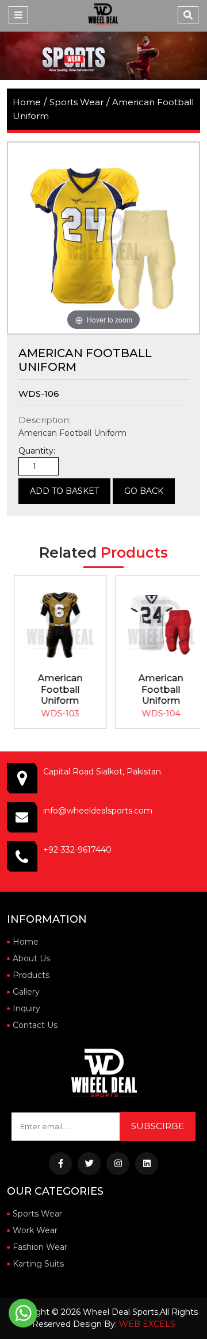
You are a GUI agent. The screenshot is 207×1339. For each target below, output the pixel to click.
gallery (26, 992)
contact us (35, 1025)
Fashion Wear (40, 1247)
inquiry (26, 1008)
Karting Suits (38, 1264)
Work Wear (35, 1230)
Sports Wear (76, 102)
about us (31, 958)
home (27, 102)
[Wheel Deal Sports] (103, 14)
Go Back (143, 491)
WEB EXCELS (147, 1324)
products (31, 975)
